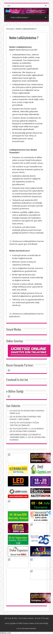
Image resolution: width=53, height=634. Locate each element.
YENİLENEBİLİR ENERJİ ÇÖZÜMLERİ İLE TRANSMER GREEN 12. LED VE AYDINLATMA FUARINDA (27, 437)
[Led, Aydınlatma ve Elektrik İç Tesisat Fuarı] (26, 11)
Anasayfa (10, 29)
